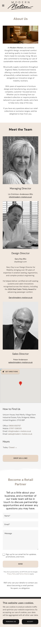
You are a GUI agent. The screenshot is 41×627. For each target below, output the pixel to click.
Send (20, 564)
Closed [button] (11, 447)
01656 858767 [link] (15, 425)
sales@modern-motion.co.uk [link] (20, 434)
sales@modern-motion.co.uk (20, 362)
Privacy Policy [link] (11, 574)
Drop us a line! (21, 458)
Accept (30, 621)
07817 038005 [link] (15, 428)
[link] (20, 5)
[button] (4, 5)
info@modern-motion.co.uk (20, 197)
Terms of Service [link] (24, 574)
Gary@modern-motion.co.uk (20, 297)
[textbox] (20, 516)
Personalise (11, 621)
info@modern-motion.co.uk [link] (19, 431)
